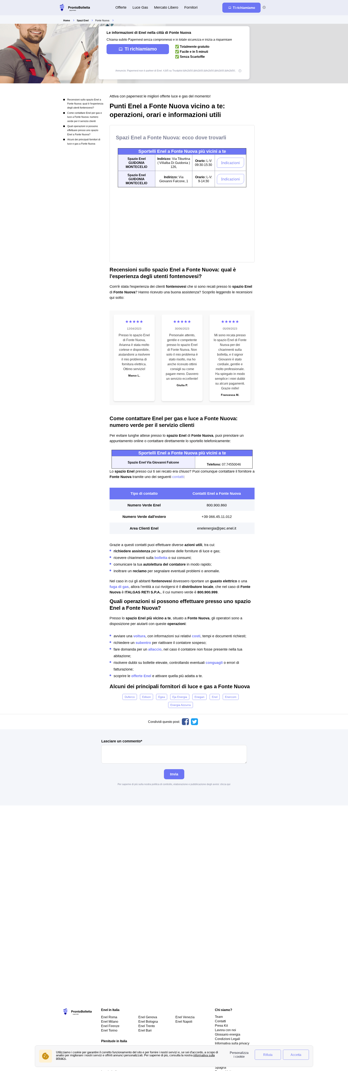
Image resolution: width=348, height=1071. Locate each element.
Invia (174, 774)
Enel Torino (109, 1030)
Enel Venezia (185, 1017)
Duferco (130, 696)
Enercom (230, 696)
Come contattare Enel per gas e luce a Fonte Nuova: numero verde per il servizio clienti (84, 117)
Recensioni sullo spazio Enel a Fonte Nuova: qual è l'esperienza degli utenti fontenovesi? (85, 103)
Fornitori (191, 7)
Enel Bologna (148, 1021)
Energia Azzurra (180, 705)
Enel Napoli (183, 1021)
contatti (178, 477)
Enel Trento (146, 1026)
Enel (215, 696)
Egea (161, 696)
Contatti (220, 1021)
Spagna (220, 1067)
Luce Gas (140, 7)
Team (219, 1016)
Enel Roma (109, 1017)
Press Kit (221, 1025)
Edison (146, 696)
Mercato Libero (166, 7)
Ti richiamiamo (141, 49)
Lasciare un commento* (121, 741)
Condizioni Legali (227, 1039)
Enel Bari (145, 1030)
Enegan (199, 696)
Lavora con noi (225, 1030)
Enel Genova (147, 1017)
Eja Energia (179, 696)
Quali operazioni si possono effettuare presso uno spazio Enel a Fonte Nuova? (82, 130)
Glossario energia (227, 1034)
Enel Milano (109, 1021)
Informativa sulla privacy (232, 1043)
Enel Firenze (110, 1026)
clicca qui (225, 784)
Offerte (120, 7)
